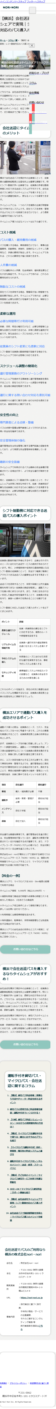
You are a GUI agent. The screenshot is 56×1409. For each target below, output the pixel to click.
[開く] (32, 10)
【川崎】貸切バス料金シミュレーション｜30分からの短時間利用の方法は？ (26, 1123)
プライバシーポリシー (18, 1383)
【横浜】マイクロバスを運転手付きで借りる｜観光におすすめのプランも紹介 (26, 1137)
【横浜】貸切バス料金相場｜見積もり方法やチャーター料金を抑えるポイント (26, 1099)
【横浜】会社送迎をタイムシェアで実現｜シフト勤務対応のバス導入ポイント (26, 1203)
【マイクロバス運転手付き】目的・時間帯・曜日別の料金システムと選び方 (26, 1151)
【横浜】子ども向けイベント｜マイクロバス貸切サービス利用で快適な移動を (26, 1179)
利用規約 (3, 1383)
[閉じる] (32, 46)
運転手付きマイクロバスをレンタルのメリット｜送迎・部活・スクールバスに (26, 1165)
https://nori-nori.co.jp (32, 1297)
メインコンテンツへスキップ (13, 1)
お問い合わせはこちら (25, 949)
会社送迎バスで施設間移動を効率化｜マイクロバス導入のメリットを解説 (26, 1217)
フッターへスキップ (36, 1)
